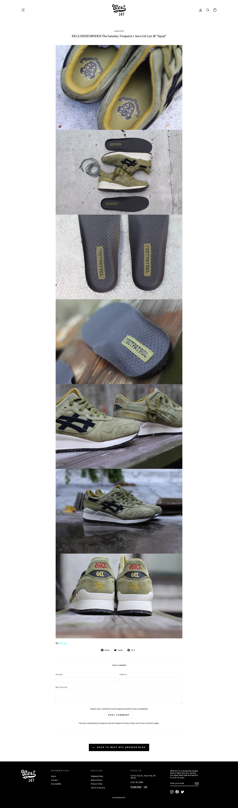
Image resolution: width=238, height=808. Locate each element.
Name (59, 674)
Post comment (119, 715)
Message (62, 687)
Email (124, 674)
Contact (54, 780)
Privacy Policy (129, 723)
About (53, 776)
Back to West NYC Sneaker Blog (121, 747)
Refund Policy (96, 780)
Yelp (145, 786)
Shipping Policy (97, 776)
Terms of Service (147, 723)
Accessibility (56, 784)
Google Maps (135, 786)
